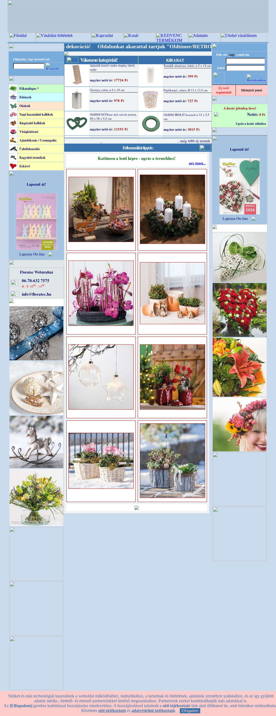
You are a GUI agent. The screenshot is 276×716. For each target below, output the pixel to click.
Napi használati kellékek (36, 114)
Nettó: (253, 114)
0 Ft (262, 114)
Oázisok (24, 105)
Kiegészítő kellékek (32, 123)
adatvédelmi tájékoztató (153, 710)
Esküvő (24, 166)
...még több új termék (193, 140)
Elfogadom (190, 711)
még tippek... (197, 163)
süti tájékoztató (112, 710)
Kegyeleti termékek (32, 157)
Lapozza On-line (32, 254)
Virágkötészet (28, 131)
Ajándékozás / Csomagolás (38, 140)
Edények (25, 97)
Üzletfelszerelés (29, 149)
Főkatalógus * (29, 88)
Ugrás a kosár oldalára (251, 124)
